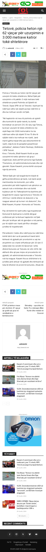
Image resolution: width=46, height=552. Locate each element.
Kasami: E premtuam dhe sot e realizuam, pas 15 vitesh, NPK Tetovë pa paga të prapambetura (29, 366)
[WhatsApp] (23, 54)
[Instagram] (16, 534)
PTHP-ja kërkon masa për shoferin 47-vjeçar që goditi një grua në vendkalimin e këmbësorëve (11, 310)
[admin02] (4, 48)
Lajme (11, 18)
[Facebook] (12, 54)
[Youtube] (36, 534)
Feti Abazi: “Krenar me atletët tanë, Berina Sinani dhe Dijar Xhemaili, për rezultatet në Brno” (29, 379)
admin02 (11, 48)
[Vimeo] (29, 534)
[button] (4, 10)
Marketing (33, 542)
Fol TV (9, 542)
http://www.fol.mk (23, 347)
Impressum (19, 545)
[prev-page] (4, 403)
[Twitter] (18, 54)
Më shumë (22, 516)
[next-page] (7, 403)
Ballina (4, 18)
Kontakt (28, 545)
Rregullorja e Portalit (21, 542)
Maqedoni (18, 18)
